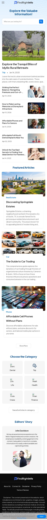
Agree (41, 516)
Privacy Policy (36, 486)
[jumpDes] (23, 58)
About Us (7, 486)
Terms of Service (23, 490)
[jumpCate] (12, 367)
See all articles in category (23, 410)
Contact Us (16, 486)
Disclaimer (26, 486)
